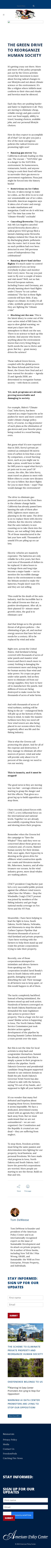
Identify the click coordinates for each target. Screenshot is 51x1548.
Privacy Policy (10, 1439)
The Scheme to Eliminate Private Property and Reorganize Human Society (25, 1350)
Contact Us (8, 1449)
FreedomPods (10, 1453)
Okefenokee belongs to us (25, 1381)
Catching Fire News (13, 1458)
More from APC (14, 1416)
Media (6, 1444)
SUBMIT (14, 1315)
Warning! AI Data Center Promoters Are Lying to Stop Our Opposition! (24, 1404)
